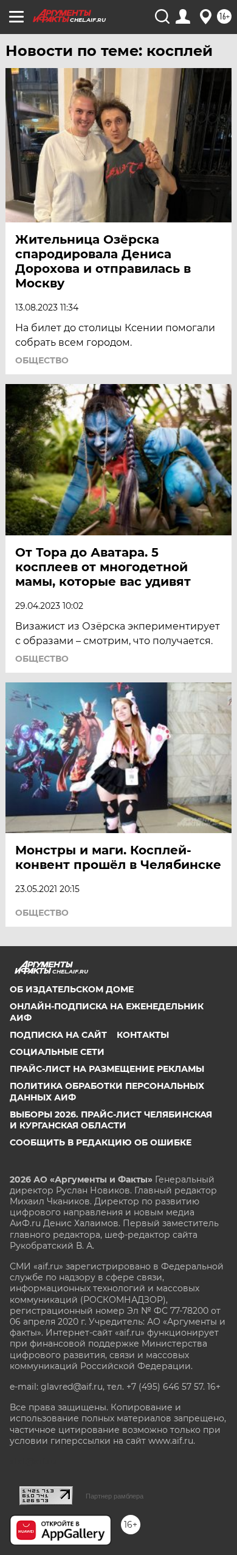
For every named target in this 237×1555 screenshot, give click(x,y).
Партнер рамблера (114, 1496)
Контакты (143, 1034)
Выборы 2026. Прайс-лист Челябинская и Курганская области (111, 1120)
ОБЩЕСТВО (42, 360)
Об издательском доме (72, 989)
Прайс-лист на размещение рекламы (107, 1068)
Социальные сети (57, 1051)
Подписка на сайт (58, 1034)
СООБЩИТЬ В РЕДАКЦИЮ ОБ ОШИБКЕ (100, 1142)
